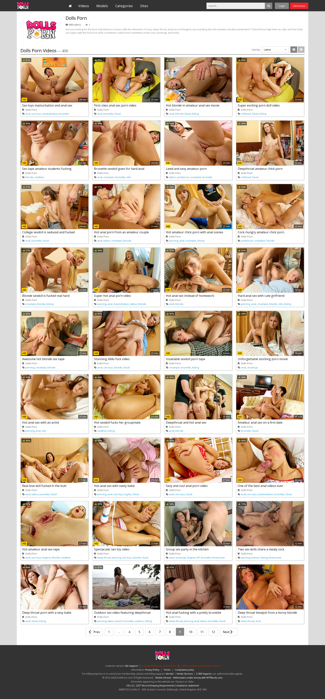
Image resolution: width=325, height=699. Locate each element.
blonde (179, 113)
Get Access (299, 6)
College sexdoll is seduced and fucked (48, 232)
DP (198, 557)
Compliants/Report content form (159, 665)
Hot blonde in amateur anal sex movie (192, 105)
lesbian (255, 557)
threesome (218, 557)
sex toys (36, 113)
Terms (167, 669)
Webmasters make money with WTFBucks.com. (198, 677)
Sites (144, 6)
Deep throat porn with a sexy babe (46, 613)
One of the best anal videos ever (260, 486)
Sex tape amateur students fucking (46, 169)
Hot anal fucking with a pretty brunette (193, 613)
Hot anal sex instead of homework (190, 296)
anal (27, 113)
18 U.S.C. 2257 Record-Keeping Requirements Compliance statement (162, 685)
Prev (96, 632)
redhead (246, 113)
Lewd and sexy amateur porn (186, 169)
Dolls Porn (34, 5)
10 (190, 632)
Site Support (131, 665)
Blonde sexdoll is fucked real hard (45, 296)
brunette (64, 113)
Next (226, 632)
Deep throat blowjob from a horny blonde (267, 613)
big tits (128, 494)
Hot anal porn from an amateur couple (121, 232)
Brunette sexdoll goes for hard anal (119, 169)
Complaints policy (184, 669)
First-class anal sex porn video (115, 105)
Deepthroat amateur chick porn (260, 169)
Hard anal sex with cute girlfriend (261, 296)
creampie (108, 177)
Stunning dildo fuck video (112, 359)
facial (118, 113)
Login (282, 6)
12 (213, 632)
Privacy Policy (152, 669)
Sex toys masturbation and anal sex (47, 105)
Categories (124, 6)
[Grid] (293, 49)
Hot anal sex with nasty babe (114, 486)
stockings (252, 367)
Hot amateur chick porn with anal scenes (194, 232)
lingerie (46, 557)
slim (128, 177)
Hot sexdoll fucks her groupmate (117, 422)
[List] (301, 49)
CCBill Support (203, 673)
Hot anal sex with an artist (40, 422)
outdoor (139, 621)
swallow (39, 177)
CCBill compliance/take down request (200, 665)
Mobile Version (163, 677)
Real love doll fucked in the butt (44, 486)
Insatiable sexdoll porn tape (185, 359)
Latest (267, 49)
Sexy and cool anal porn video (187, 486)
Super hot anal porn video (112, 296)
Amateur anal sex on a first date (260, 422)
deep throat (104, 557)
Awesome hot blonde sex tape (43, 359)
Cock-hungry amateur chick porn (261, 232)
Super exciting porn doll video (259, 105)
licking (195, 113)
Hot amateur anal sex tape (41, 549)
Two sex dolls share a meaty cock (261, 549)
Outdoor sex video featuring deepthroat (122, 613)
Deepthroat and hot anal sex (186, 422)
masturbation (50, 113)
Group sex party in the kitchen (187, 549)
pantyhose (183, 177)
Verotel (169, 673)
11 (202, 632)
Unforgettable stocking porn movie (263, 359)
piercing (173, 240)
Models (102, 6)
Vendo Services (185, 673)
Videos (83, 6)
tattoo (172, 177)
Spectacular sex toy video (111, 549)
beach (118, 621)
